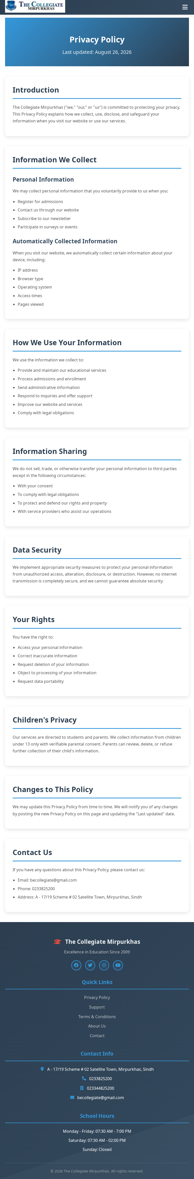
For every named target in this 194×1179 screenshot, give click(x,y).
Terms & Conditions (97, 1016)
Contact (97, 1035)
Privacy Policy (97, 997)
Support (97, 1007)
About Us (97, 1026)
